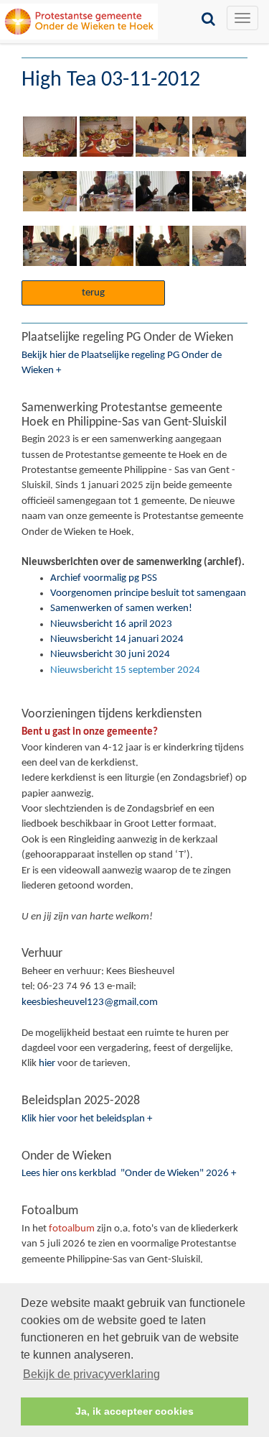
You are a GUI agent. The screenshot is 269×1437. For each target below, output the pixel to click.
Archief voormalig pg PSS (103, 578)
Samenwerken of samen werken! (121, 608)
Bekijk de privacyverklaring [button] (91, 1374)
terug (93, 293)
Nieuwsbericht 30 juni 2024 (110, 654)
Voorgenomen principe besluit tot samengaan (148, 593)
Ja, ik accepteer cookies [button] (134, 1411)
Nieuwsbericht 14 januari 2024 (117, 639)
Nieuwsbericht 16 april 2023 (111, 624)
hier (47, 1063)
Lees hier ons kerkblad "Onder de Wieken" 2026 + (129, 1173)
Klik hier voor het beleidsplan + (87, 1119)
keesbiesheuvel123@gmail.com (90, 1002)
